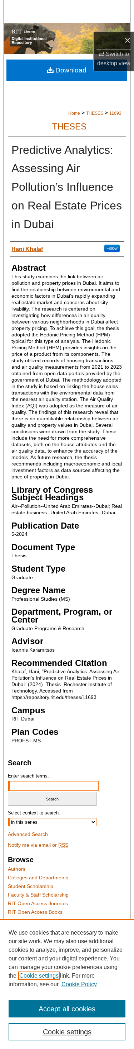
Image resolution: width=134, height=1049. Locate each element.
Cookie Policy (79, 984)
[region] (67, 984)
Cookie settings (39, 976)
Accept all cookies (67, 1009)
